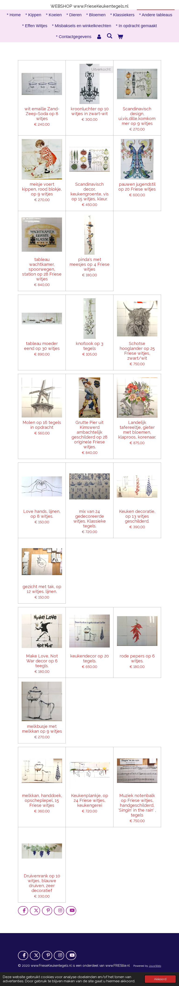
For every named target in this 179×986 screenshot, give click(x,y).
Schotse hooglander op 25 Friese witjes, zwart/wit (137, 351)
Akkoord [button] (160, 979)
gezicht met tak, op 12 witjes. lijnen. (42, 589)
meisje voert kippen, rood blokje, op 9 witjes (42, 189)
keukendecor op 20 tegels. (89, 658)
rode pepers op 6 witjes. (137, 658)
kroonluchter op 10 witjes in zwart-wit (90, 111)
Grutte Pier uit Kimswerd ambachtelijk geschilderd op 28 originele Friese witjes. (89, 434)
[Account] (99, 36)
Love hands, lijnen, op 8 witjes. (41, 514)
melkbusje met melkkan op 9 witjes (42, 729)
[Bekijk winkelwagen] (120, 36)
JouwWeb (155, 965)
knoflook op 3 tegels (89, 346)
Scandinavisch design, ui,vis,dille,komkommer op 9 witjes (137, 116)
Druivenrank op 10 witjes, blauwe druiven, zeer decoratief (42, 883)
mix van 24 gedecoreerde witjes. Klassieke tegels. (89, 518)
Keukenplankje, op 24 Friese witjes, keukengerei (89, 800)
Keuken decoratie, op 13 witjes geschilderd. (137, 516)
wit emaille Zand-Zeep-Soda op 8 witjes (41, 113)
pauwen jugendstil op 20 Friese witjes (137, 187)
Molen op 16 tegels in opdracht (42, 425)
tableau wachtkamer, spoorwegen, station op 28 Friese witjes (42, 269)
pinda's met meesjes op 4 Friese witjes (89, 264)
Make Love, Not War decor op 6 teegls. (42, 661)
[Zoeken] (109, 36)
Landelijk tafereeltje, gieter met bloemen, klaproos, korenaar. (137, 429)
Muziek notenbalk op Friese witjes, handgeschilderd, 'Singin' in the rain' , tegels (137, 805)
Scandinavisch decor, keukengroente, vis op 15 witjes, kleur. (89, 191)
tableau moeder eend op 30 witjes (42, 346)
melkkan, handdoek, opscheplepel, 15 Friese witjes (42, 800)
